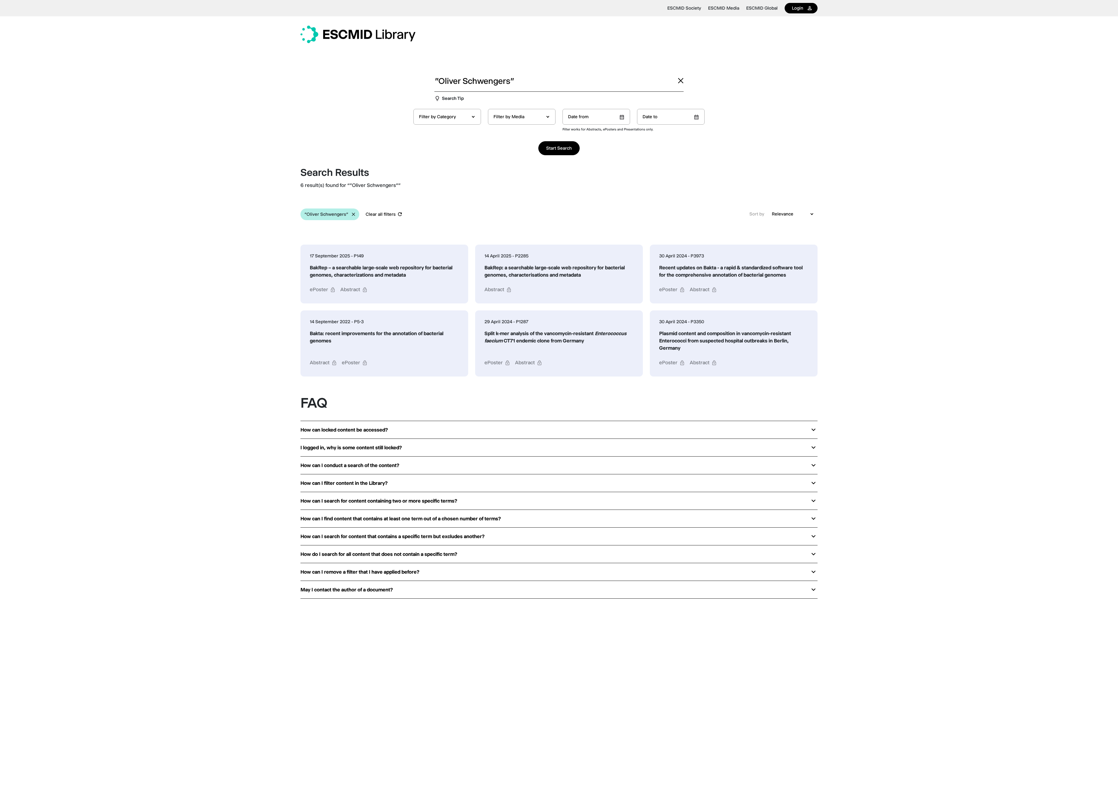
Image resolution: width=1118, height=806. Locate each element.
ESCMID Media (723, 8)
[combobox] (447, 117)
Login (797, 8)
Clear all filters (381, 214)
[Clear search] (681, 81)
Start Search (559, 148)
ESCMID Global (762, 8)
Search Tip (453, 98)
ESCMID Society (684, 8)
